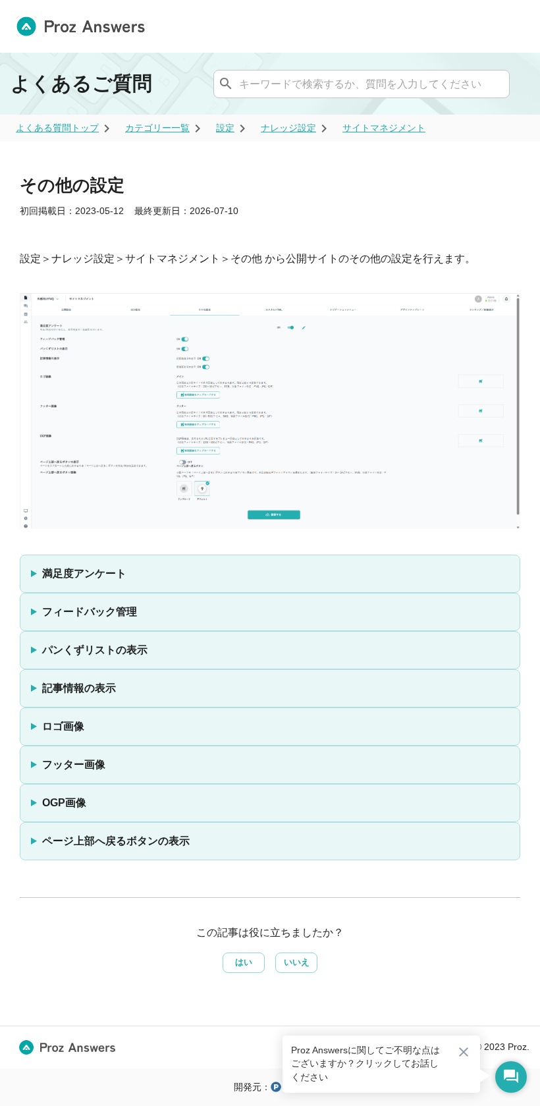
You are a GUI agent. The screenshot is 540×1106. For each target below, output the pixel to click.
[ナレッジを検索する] (226, 84)
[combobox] (360, 83)
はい (243, 962)
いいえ (297, 962)
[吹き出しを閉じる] (464, 1052)
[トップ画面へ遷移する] (86, 26)
